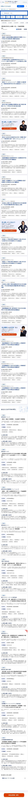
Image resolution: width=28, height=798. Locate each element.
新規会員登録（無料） (14, 795)
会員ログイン (20, 6)
